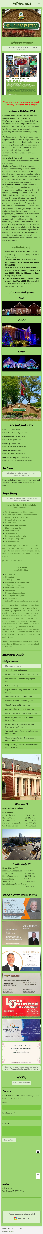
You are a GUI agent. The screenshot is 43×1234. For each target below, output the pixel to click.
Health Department (10, 876)
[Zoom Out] (38, 1177)
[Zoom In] (38, 1174)
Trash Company (8, 820)
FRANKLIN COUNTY (10, 868)
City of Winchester (9, 815)
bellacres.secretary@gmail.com (14, 446)
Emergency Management (12, 871)
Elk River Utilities (8, 818)
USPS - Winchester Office (12, 823)
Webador (11, 1231)
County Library (8, 879)
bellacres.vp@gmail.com (11, 439)
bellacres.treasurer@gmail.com (14, 453)
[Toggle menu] (39, 4)
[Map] (21, 1164)
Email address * (8, 1113)
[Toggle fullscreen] (38, 1151)
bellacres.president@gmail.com (14, 432)
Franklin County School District (14, 884)
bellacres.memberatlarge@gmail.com (17, 460)
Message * (6, 1123)
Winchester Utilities (10, 826)
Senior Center (7, 881)
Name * (5, 1102)
